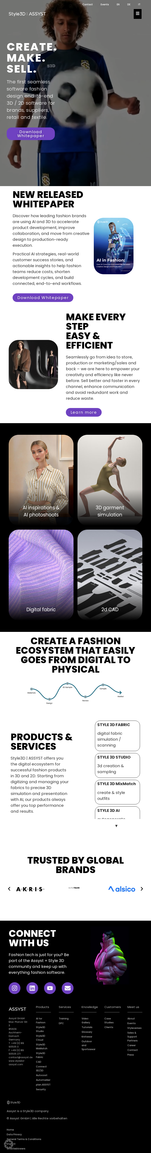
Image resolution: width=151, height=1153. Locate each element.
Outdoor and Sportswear (88, 1045)
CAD (38, 1061)
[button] (9, 888)
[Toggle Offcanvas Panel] (138, 14)
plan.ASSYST (43, 1084)
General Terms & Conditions (24, 1139)
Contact (87, 4)
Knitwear (87, 1036)
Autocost (41, 1075)
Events (105, 4)
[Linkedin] (32, 988)
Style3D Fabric (40, 1055)
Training (64, 1018)
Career (131, 1045)
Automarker (43, 1080)
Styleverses (134, 1028)
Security (41, 1089)
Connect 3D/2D (41, 1068)
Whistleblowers (16, 1148)
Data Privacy (14, 1134)
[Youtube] (50, 988)
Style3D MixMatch (41, 1046)
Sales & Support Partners (132, 1036)
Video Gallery (86, 1020)
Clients (108, 1027)
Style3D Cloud (40, 1037)
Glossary (87, 1032)
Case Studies (109, 1020)
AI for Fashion (40, 1020)
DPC (61, 1023)
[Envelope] (68, 988)
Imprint (11, 1144)
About (131, 1018)
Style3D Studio (40, 1029)
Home (10, 1129)
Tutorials (87, 1027)
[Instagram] (14, 988)
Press (130, 1054)
